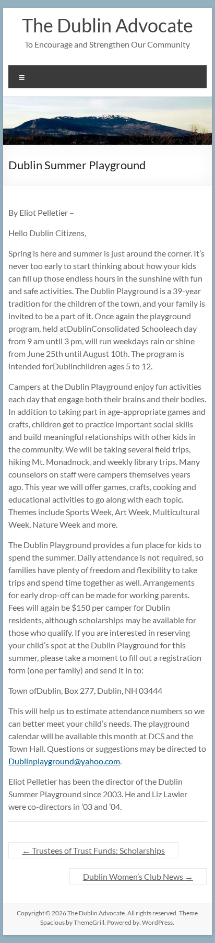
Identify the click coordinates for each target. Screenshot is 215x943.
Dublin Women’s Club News (138, 876)
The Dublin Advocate (107, 25)
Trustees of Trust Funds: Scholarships (93, 850)
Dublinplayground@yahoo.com (64, 761)
